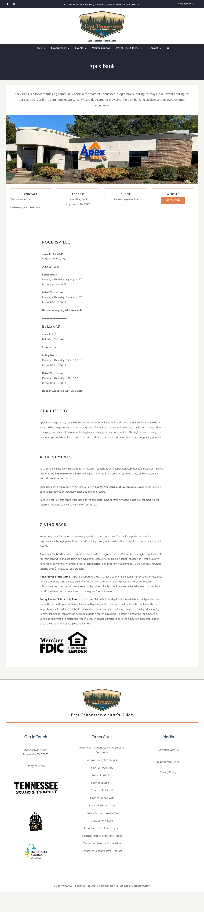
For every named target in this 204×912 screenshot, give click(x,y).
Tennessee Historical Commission (102, 843)
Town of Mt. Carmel (102, 790)
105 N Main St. (50, 334)
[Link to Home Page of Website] (102, 26)
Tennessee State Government (102, 813)
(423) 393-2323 (50, 347)
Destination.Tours (141, 885)
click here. (85, 623)
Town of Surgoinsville (102, 798)
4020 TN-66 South (52, 254)
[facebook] (7, 4)
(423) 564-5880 (50, 267)
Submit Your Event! (168, 761)
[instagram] (13, 4)
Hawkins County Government (102, 760)
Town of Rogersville (102, 768)
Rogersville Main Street (102, 805)
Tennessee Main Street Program (102, 828)
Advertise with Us (168, 749)
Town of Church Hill (102, 783)
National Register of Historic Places (102, 836)
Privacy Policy (168, 772)
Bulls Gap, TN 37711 (53, 339)
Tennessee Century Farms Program (102, 851)
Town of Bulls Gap (102, 775)
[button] (168, 48)
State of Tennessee (102, 820)
